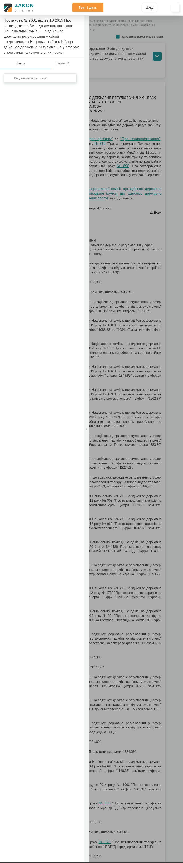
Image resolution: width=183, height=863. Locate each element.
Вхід (149, 7)
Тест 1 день (88, 7)
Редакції (62, 63)
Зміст (21, 63)
